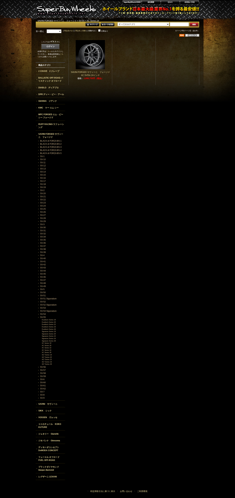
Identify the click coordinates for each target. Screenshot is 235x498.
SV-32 (43, 234)
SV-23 (43, 203)
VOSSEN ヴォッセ (47, 417)
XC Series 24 (46, 350)
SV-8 (42, 395)
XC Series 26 (46, 352)
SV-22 (43, 199)
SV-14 (43, 172)
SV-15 (43, 175)
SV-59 (43, 376)
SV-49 (43, 286)
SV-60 (43, 382)
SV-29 (43, 221)
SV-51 (43, 295)
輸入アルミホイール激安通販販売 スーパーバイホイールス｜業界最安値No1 (66, 8)
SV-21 (43, 196)
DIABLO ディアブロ (48, 87)
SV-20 (43, 193)
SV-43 (43, 268)
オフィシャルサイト (132, 2)
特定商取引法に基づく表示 (102, 491)
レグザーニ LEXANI (47, 476)
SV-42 (43, 264)
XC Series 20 (46, 345)
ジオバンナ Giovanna (49, 440)
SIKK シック (45, 411)
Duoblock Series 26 (49, 329)
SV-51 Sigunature (48, 298)
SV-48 (43, 283)
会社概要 (151, 2)
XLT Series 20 (47, 357)
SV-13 (43, 169)
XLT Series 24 (47, 362)
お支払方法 (189, 2)
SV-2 (42, 190)
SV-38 (43, 249)
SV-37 (43, 246)
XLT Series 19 (47, 355)
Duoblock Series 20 (49, 322)
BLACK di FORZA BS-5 (51, 153)
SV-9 (42, 398)
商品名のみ (68, 31)
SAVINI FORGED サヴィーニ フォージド (57, 21)
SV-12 (43, 165)
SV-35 (43, 240)
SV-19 (43, 187)
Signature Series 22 (49, 336)
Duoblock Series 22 (49, 324)
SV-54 (43, 314)
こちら (48, 51)
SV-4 (42, 255)
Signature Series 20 (49, 334)
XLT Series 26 (47, 364)
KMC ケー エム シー (48, 108)
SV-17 (43, 181)
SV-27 (43, 215)
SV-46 (43, 277)
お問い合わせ (126, 491)
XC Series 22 (46, 348)
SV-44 (43, 271)
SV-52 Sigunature (48, 305)
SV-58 (43, 373)
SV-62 (43, 389)
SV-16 (43, 178)
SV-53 (43, 308)
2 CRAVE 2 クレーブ (48, 71)
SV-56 (43, 367)
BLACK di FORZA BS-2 (51, 144)
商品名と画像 (80, 31)
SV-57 (43, 370)
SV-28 (43, 218)
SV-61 (43, 385)
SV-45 (43, 274)
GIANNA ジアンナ (47, 101)
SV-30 (43, 227)
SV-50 (43, 292)
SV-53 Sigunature (48, 311)
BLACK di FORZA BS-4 (51, 150)
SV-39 (43, 252)
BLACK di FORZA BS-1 (51, 141)
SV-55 (81, 21)
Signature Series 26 (49, 341)
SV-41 (43, 261)
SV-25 (43, 209)
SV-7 (42, 392)
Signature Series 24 (49, 338)
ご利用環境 (142, 491)
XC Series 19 (46, 343)
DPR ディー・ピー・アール (51, 94)
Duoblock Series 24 (49, 327)
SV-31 (43, 230)
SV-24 (43, 206)
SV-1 (42, 156)
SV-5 (42, 289)
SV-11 (43, 162)
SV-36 (43, 243)
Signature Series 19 (49, 331)
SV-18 (43, 184)
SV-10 (43, 159)
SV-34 (43, 237)
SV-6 (42, 379)
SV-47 (43, 280)
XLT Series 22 (47, 359)
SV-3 (42, 224)
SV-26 (43, 212)
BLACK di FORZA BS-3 (51, 147)
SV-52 (43, 302)
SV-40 (43, 258)
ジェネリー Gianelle (48, 434)
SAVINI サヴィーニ (47, 404)
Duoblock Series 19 (49, 320)
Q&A (170, 2)
